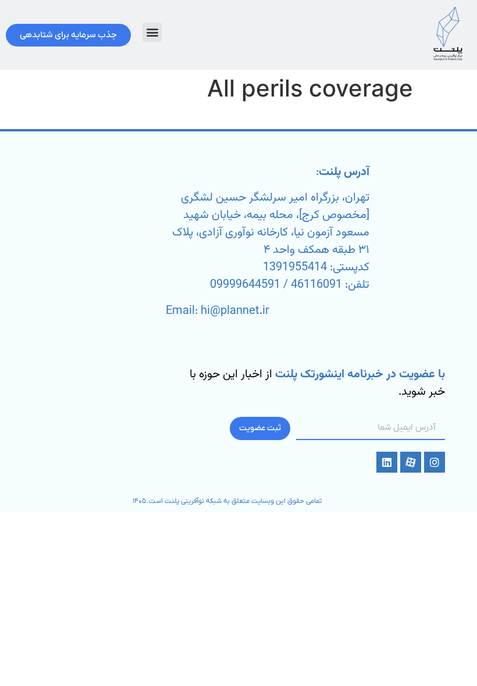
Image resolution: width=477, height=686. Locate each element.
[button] (152, 32)
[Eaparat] (410, 462)
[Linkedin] (386, 462)
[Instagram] (434, 462)
